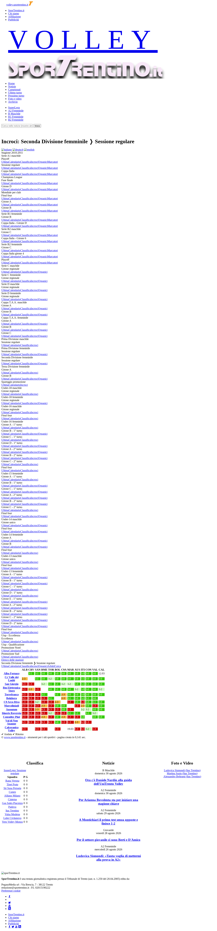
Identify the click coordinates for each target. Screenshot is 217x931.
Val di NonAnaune (11, 722)
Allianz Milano (12, 795)
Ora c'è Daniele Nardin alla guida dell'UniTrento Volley (108, 782)
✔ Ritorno (18, 734)
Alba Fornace (11, 673)
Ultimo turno (15, 92)
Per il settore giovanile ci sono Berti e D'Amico (108, 840)
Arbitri (51, 666)
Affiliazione (14, 16)
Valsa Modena (12, 814)
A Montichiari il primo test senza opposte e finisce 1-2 (108, 821)
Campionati (14, 89)
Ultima (5, 161)
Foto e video (15, 98)
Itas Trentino (12, 810)
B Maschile (14, 113)
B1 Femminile (15, 116)
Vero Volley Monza (12, 821)
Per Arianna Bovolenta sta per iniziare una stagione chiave (108, 801)
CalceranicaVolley (11, 729)
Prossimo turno (16, 95)
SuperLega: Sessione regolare (15, 772)
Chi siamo (13, 13)
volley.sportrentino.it (17, 4)
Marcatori (52, 161)
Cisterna (12, 799)
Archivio (13, 101)
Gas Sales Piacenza (12, 803)
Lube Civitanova (12, 818)
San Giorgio (11, 684)
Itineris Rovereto (11, 713)
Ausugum (11, 709)
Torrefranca (12, 694)
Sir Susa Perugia (12, 788)
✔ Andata (6, 734)
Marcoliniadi (11, 705)
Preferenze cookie (11, 890)
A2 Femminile (16, 110)
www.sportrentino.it (14, 737)
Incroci (34, 161)
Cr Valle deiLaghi (11, 679)
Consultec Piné (11, 716)
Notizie (12, 86)
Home (11, 83)
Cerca (58, 666)
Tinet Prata (12, 784)
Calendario (14, 161)
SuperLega (14, 107)
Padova (12, 806)
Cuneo (12, 791)
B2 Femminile (15, 119)
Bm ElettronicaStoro (11, 689)
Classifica (25, 161)
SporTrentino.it (16, 10)
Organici (42, 161)
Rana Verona (12, 780)
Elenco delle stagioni (12, 659)
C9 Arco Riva (11, 701)
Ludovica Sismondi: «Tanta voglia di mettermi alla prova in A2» (108, 857)
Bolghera (11, 698)
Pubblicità (13, 19)
